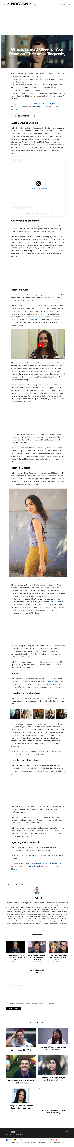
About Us (8, 1134)
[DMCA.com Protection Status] (16, 1132)
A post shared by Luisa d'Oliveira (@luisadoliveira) (38, 213)
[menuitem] (38, 104)
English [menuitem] (39, 104)
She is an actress (27, 133)
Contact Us (23, 1134)
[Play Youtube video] (40, 345)
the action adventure (30, 319)
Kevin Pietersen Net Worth (21, 1050)
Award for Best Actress (49, 681)
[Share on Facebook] (5, 79)
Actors (37, 44)
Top (66, 1132)
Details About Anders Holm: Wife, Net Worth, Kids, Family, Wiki (37, 957)
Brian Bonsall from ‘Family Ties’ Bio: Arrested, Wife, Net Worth (58, 957)
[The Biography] (22, 4)
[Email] (5, 93)
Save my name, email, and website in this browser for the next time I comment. (32, 1003)
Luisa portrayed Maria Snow (50, 602)
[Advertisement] (37, 22)
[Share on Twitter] (5, 84)
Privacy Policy (15, 1134)
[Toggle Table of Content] (32, 115)
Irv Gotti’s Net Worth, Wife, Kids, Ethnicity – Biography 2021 (16, 957)
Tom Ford (32, 59)
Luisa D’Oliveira (38, 579)
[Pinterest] (5, 88)
